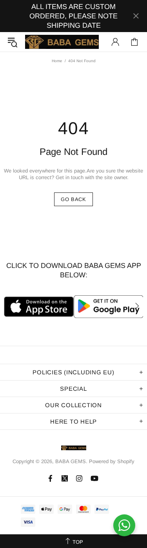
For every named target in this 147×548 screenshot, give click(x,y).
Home (57, 61)
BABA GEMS (62, 42)
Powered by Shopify (111, 461)
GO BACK (73, 199)
